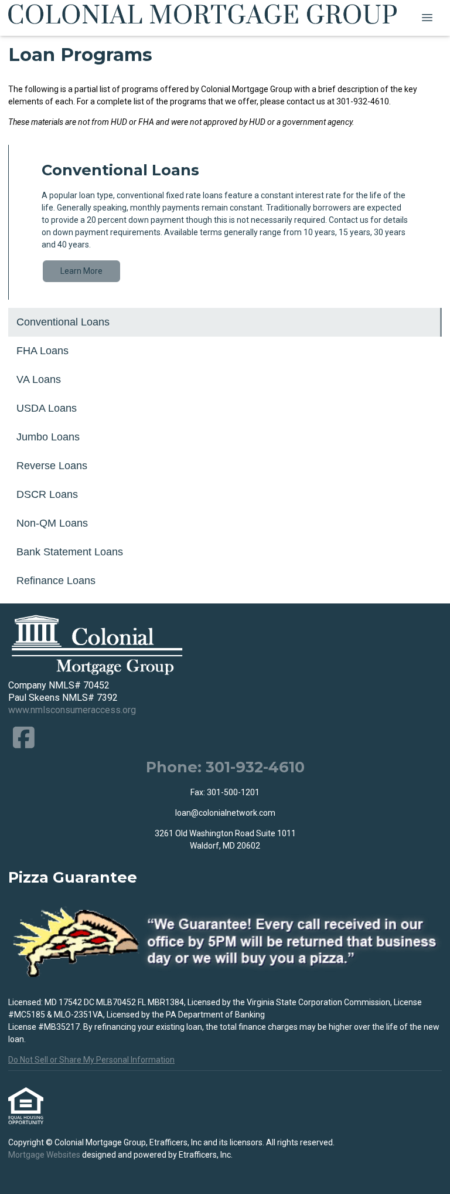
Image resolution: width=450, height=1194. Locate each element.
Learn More (81, 271)
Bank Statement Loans (69, 552)
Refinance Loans (56, 580)
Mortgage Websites (45, 1154)
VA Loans (38, 379)
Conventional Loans (63, 322)
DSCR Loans (47, 494)
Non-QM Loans (52, 523)
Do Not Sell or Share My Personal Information (91, 1059)
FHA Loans (42, 351)
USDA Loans (46, 408)
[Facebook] (23, 737)
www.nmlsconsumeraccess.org (72, 709)
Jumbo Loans (48, 437)
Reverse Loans (51, 466)
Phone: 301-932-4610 (225, 767)
